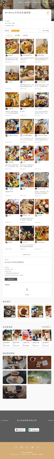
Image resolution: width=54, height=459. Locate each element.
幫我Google (11, 279)
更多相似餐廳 (45, 327)
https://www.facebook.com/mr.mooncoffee (14, 275)
